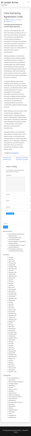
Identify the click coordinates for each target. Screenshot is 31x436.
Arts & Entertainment (14, 378)
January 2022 (12, 311)
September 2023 (13, 276)
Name (8, 194)
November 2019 (12, 354)
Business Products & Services (16, 381)
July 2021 (11, 323)
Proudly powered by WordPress (12, 430)
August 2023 (12, 278)
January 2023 (12, 291)
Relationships (12, 406)
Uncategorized (14, 153)
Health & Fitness (13, 393)
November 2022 (12, 294)
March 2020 (11, 349)
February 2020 (12, 351)
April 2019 (11, 364)
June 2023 (11, 281)
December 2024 (12, 266)
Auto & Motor (12, 380)
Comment (9, 175)
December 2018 (12, 371)
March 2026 (11, 261)
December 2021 (12, 313)
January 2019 (12, 369)
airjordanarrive (8, 21)
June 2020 (11, 343)
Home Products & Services (15, 396)
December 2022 (12, 293)
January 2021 (12, 330)
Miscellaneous (12, 400)
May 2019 (11, 362)
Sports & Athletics (13, 410)
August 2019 (12, 358)
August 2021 (12, 321)
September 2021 (13, 319)
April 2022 (11, 306)
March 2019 (11, 366)
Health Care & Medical (14, 395)
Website (8, 207)
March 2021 (11, 326)
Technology (11, 411)
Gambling (11, 391)
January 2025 (12, 265)
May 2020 (11, 345)
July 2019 (11, 360)
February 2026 (12, 263)
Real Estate (11, 404)
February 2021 (12, 328)
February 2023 (12, 289)
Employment (12, 385)
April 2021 (11, 324)
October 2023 (12, 274)
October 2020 (12, 336)
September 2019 (13, 356)
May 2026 (11, 257)
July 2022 (11, 302)
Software (11, 408)
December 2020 (12, 332)
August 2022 (12, 300)
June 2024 (11, 270)
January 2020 (12, 353)
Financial (11, 387)
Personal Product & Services (16, 402)
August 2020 (12, 339)
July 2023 (11, 280)
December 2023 (12, 272)
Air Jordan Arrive (9, 2)
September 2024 (13, 268)
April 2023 (11, 285)
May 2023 (11, 283)
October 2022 (12, 296)
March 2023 (11, 287)
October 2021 (12, 317)
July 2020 (11, 341)
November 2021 (12, 315)
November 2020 (12, 334)
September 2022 (13, 298)
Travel (10, 413)
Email (8, 200)
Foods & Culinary (13, 389)
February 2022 (12, 309)
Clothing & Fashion (13, 383)
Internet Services (13, 398)
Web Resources (12, 417)
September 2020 (13, 338)
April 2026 (11, 259)
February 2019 (12, 367)
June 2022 (11, 304)
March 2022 (11, 308)
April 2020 (11, 347)
